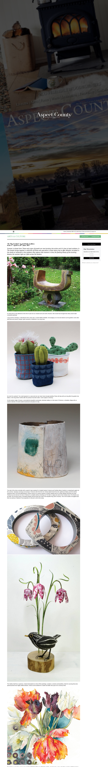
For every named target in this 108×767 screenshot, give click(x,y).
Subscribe (91, 258)
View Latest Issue (92, 244)
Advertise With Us (71, 231)
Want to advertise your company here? (91, 262)
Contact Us (93, 231)
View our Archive (86, 231)
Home (65, 231)
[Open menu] (13, 232)
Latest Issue (78, 231)
